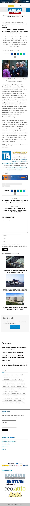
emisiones (14, 379)
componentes (16, 377)
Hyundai (18, 384)
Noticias (7, 22)
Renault (17, 391)
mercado (13, 386)
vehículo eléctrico (18, 400)
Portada (3, 22)
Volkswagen (5, 402)
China (16, 374)
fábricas (22, 381)
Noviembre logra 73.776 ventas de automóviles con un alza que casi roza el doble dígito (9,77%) (15, 210)
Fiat (4, 381)
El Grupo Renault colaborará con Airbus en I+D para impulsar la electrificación (15, 201)
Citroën (21, 374)
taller (16, 398)
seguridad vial (15, 395)
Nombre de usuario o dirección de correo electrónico (13, 415)
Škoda (23, 402)
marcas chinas (6, 386)
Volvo (11, 402)
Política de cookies (6, 444)
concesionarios (6, 379)
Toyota (22, 398)
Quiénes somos (5, 446)
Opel (14, 388)
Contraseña (4, 422)
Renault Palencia (6, 393)
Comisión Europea (10, 184)
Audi (8, 374)
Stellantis (22, 395)
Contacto (4, 449)
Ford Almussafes (14, 381)
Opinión (18, 388)
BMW (12, 374)
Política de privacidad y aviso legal (9, 441)
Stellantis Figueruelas (8, 398)
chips (4, 184)
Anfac (4, 374)
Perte (23, 388)
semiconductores (6, 186)
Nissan (24, 386)
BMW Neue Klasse (6, 360)
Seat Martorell (6, 395)
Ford (8, 381)
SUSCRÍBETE (11, 5)
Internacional (4, 27)
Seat (24, 393)
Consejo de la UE (18, 184)
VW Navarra (17, 402)
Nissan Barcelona (7, 388)
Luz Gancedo (5, 50)
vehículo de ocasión (7, 400)
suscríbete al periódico (8, 163)
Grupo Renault (11, 384)
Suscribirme (15, 327)
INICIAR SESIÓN (18, 5)
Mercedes (19, 386)
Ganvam (4, 384)
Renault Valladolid (16, 393)
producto (11, 391)
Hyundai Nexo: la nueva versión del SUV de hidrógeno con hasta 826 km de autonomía (15, 15)
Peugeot (5, 391)
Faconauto (20, 379)
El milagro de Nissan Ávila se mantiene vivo (13, 352)
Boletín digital (9, 318)
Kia (23, 384)
